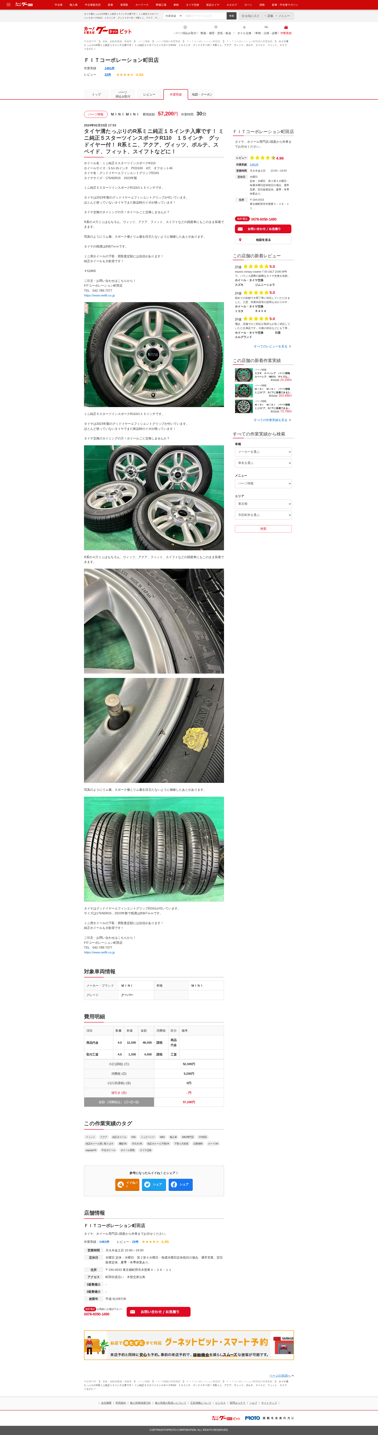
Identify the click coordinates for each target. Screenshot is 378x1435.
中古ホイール (108, 1150)
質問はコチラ (237, 1402)
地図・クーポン (202, 94)
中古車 (59, 4)
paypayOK (91, 1150)
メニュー (284, 15)
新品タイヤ (212, 4)
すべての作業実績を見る (270, 420)
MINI (162, 1137)
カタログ (232, 4)
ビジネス (220, 1402)
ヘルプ (253, 1402)
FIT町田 (203, 1137)
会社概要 (106, 1402)
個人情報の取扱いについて (170, 1402)
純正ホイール (119, 1137)
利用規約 (121, 1402)
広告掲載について (200, 1402)
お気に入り (252, 15)
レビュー (149, 94)
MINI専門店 (188, 1137)
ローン (248, 4)
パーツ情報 (144, 41)
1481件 (110, 68)
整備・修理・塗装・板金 (215, 33)
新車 (110, 4)
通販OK (123, 1143)
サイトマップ (269, 1402)
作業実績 (286, 33)
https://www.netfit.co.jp (99, 295)
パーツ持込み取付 (185, 33)
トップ (96, 94)
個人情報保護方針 (140, 1402)
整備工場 (161, 4)
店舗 (270, 15)
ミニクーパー (148, 1137)
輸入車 (74, 4)
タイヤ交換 (192, 4)
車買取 (124, 4)
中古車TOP (90, 41)
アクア (103, 1137)
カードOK (213, 1143)
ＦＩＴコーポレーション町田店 (203, 41)
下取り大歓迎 (181, 1143)
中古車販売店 (93, 4)
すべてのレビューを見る (270, 346)
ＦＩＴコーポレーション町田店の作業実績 (249, 41)
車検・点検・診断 (266, 33)
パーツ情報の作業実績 (168, 41)
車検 (176, 4)
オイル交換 (244, 33)
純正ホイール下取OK (158, 1143)
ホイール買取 (128, 1150)
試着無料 (198, 1143)
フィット (90, 1137)
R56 (133, 1137)
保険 (262, 4)
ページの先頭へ (280, 1375)
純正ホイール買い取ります (100, 1143)
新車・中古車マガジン (285, 4)
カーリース (142, 4)
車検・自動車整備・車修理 (117, 41)
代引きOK (137, 1143)
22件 (108, 74)
